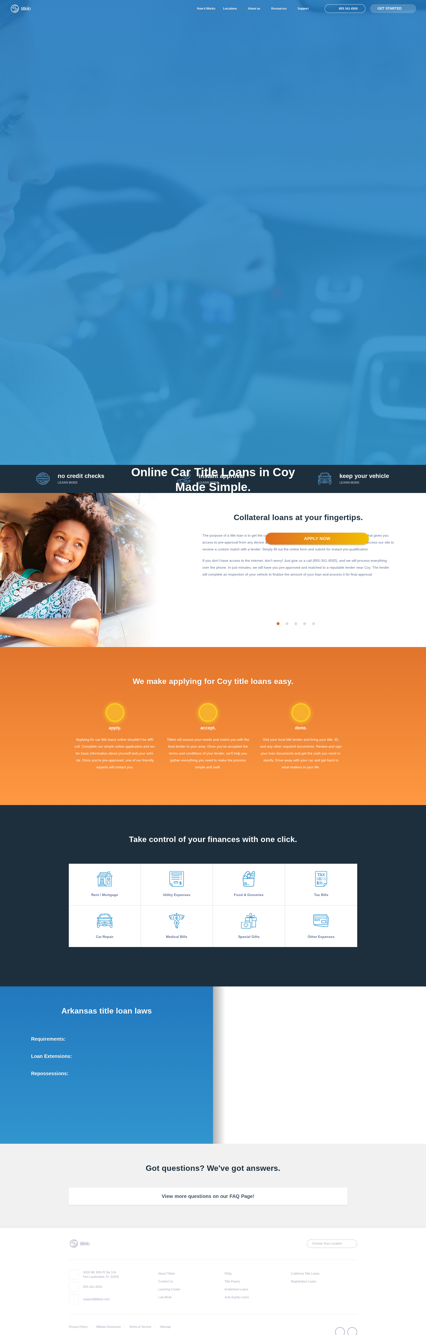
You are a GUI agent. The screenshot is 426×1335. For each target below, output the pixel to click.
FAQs (228, 1273)
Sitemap (165, 1327)
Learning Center (169, 1289)
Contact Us (165, 1281)
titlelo (25, 8)
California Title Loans (305, 1273)
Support (303, 8)
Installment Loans (236, 1289)
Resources (279, 8)
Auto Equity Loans (237, 1297)
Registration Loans (303, 1281)
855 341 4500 (348, 8)
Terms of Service (140, 1327)
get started (390, 8)
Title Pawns (232, 1281)
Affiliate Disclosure (108, 1327)
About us (254, 8)
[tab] (278, 623)
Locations (230, 8)
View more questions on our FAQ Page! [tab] (208, 1196)
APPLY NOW (317, 538)
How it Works (206, 8)
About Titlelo (166, 1273)
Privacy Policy (78, 1327)
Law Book (165, 1297)
